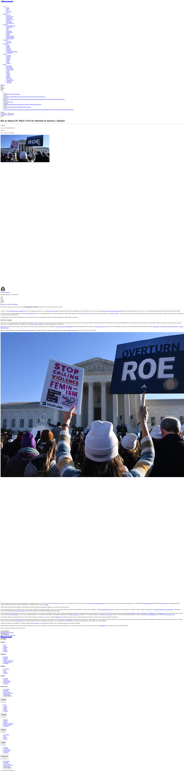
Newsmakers (12, 109)
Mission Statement (7, 662)
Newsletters (6, 109)
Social (4, 54)
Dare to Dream (18, 109)
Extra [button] (4, 108)
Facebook (5, 107)
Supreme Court (49, 311)
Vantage (40, 109)
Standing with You (18, 620)
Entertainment (15, 99)
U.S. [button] (4, 92)
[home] (6, 637)
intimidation (151, 613)
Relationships (32, 99)
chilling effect (58, 617)
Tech (10, 94)
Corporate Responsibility (29, 104)
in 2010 (88, 313)
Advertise (5, 678)
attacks (133, 613)
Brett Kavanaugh (14, 614)
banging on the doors (74, 614)
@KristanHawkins (102, 625)
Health (39, 99)
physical (129, 613)
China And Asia (23, 96)
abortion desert (69, 619)
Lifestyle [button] (5, 98)
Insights (44, 109)
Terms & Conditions (8, 693)
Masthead (5, 658)
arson (138, 613)
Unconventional (25, 109)
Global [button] (5, 95)
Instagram (10, 107)
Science (36, 99)
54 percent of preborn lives (101, 326)
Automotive (26, 99)
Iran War (5, 96)
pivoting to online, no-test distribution (64, 326)
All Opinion (10, 101)
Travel (20, 99)
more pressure (174, 326)
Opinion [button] (5, 100)
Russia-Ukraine (10, 96)
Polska (4, 671)
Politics (7, 94)
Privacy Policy (6, 691)
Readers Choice (61, 99)
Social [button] (4, 105)
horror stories (164, 326)
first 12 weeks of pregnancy (37, 324)
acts (43, 617)
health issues (156, 326)
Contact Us (6, 683)
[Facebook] (1, 639)
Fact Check (14, 94)
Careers (5, 659)
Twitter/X (29, 107)
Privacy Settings (7, 695)
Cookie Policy (6, 689)
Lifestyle (5, 24)
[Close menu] (2, 90)
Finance (8, 104)
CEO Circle (53, 109)
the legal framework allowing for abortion (112, 311)
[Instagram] (5, 639)
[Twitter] (2, 639)
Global (5, 14)
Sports (18, 94)
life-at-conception (30, 330)
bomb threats (144, 613)
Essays (33, 109)
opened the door (31, 313)
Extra (4, 64)
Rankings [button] (5, 103)
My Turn (5, 101)
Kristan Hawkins (6, 292)
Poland (101, 614)
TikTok (25, 107)
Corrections (6, 679)
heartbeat (21, 330)
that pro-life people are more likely (97, 603)
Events (30, 109)
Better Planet (35, 96)
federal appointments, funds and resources (164, 609)
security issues (162, 613)
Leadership (65, 109)
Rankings (5, 43)
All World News (41, 96)
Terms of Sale (6, 694)
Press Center (6, 682)
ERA (149, 609)
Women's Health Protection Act (106, 609)
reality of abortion (72, 330)
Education (16, 104)
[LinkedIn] (4, 639)
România (5, 673)
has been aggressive (21, 610)
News (4, 94)
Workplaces (21, 104)
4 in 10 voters (56, 603)
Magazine (48, 109)
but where (36, 623)
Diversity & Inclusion (8, 660)
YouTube (18, 107)
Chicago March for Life (169, 614)
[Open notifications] (2, 86)
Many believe (4, 326)
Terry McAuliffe (164, 603)
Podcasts (37, 109)
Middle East (17, 96)
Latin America (109, 614)
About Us (5, 656)
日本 (4, 670)
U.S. (4, 6)
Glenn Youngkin (147, 603)
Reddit (21, 107)
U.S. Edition (6, 669)
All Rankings (38, 104)
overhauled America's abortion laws (17, 311)
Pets (22, 99)
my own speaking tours (151, 614)
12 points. (46, 604)
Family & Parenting (7, 99)
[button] (7, 24)
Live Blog (29, 96)
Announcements (59, 109)
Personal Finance (45, 99)
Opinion (5, 40)
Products (12, 104)
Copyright (5, 690)
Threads (14, 107)
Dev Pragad (71, 109)
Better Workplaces (53, 99)
